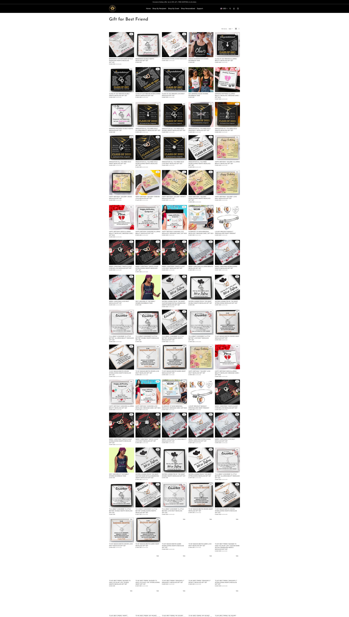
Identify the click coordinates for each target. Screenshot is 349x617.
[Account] (234, 9)
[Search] (230, 9)
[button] (231, 29)
